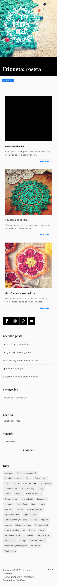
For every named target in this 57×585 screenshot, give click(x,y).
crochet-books (29, 483)
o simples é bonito (14, 146)
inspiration (41, 499)
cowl (7, 483)
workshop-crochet (37, 540)
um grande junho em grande (17, 352)
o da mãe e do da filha (16, 219)
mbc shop (9, 509)
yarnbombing (10, 551)
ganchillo (18, 494)
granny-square (11, 499)
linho (33, 504)
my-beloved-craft (34, 509)
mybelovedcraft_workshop (16, 520)
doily (41, 488)
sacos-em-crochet (13, 535)
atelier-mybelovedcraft (26, 473)
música (34, 520)
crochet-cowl (46, 483)
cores (28, 478)
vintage (22, 540)
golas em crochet (33, 494)
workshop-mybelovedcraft (16, 546)
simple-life (28, 535)
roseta (32, 530)
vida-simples (10, 540)
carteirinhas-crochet (13, 478)
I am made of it (27, 499)
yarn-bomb (35, 546)
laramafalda (22, 504)
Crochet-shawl (11, 488)
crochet (16, 483)
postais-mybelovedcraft (15, 530)
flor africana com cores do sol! (20, 293)
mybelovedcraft (30, 514)
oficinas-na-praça (23, 525)
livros (42, 504)
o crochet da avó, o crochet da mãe (21, 376)
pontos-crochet (41, 525)
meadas (20, 509)
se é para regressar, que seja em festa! (22, 360)
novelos (8, 525)
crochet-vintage (28, 488)
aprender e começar (13, 368)
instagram (9, 504)
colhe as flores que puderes (16, 344)
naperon (44, 520)
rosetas (41, 530)
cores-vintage (41, 478)
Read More (44, 161)
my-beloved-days (12, 514)
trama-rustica (43, 535)
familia (8, 494)
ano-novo (9, 473)
